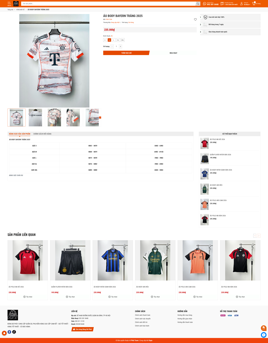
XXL (122, 40)
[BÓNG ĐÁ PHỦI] (13, 315)
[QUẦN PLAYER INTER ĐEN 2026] (204, 158)
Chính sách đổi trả (141, 322)
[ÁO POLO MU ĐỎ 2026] (204, 143)
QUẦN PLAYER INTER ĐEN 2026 (220, 155)
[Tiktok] (14, 332)
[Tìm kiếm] (197, 4)
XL (118, 40)
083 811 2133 (79, 321)
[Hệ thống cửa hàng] (229, 3)
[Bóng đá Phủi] (16, 3)
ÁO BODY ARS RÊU (216, 185)
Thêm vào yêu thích (195, 19)
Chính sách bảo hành (142, 326)
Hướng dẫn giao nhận (185, 319)
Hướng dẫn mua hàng (185, 315)
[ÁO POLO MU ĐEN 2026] (204, 219)
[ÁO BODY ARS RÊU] (204, 189)
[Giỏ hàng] (256, 4)
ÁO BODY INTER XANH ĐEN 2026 (221, 170)
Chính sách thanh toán (142, 315)
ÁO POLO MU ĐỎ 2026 (217, 139)
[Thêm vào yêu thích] (46, 243)
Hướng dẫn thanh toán (185, 322)
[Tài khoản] (244, 4)
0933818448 (80, 324)
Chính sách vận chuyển (143, 319)
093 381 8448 (83, 318)
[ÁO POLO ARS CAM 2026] (204, 204)
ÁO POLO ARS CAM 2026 (218, 200)
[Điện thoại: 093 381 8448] (210, 3)
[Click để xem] (54, 61)
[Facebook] (9, 332)
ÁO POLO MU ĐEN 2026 (218, 216)
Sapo (150, 340)
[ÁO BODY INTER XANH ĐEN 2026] (204, 174)
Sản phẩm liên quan (22, 234)
